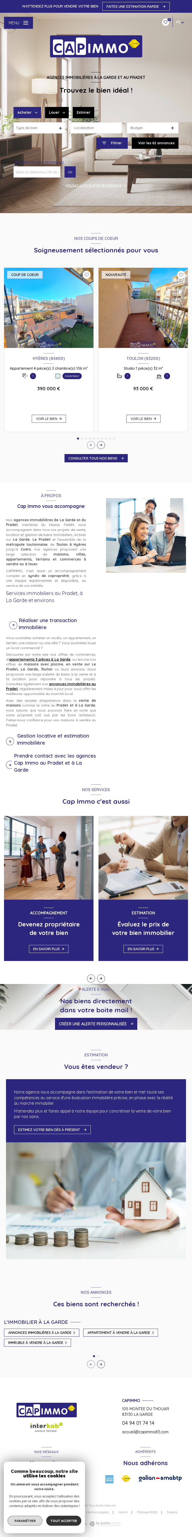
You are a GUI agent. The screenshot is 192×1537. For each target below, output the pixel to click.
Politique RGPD (147, 1512)
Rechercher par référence (39, 162)
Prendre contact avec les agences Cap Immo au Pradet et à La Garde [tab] (55, 763)
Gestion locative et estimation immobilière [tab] (53, 739)
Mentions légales (97, 1512)
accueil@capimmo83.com (145, 1431)
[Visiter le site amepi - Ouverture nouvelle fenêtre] (109, 1479)
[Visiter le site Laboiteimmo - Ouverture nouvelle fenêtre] (104, 1524)
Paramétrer (25, 1520)
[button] (101, 445)
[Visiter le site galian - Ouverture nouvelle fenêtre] (160, 1478)
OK (70, 172)
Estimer (83, 112)
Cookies (172, 1512)
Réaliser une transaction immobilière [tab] (48, 623)
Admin (123, 1512)
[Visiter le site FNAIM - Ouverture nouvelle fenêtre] (126, 1478)
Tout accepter (63, 1520)
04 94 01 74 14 (138, 1423)
